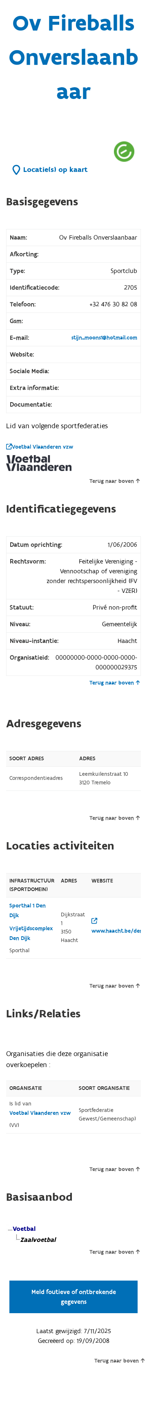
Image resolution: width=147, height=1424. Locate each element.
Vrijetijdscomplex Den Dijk (31, 933)
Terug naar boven (111, 481)
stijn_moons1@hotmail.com (104, 337)
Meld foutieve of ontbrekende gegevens (73, 1297)
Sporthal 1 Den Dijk (27, 910)
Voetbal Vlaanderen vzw (42, 447)
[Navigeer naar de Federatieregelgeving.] (124, 151)
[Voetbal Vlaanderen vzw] (38, 463)
